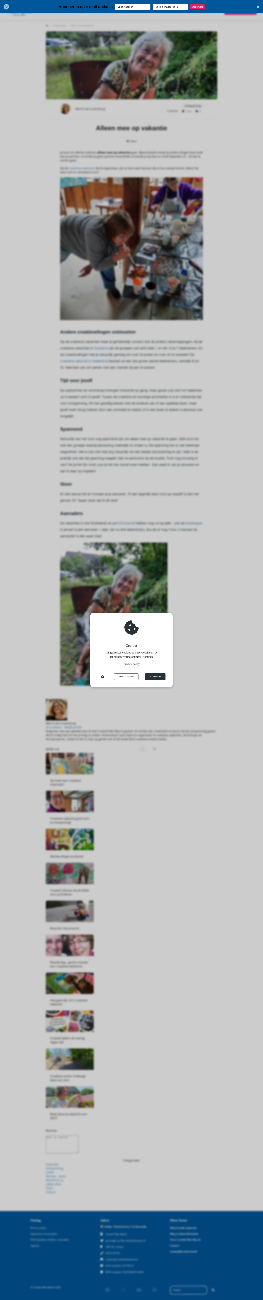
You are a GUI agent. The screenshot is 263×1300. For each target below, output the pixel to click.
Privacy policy (131, 663)
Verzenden (197, 6)
